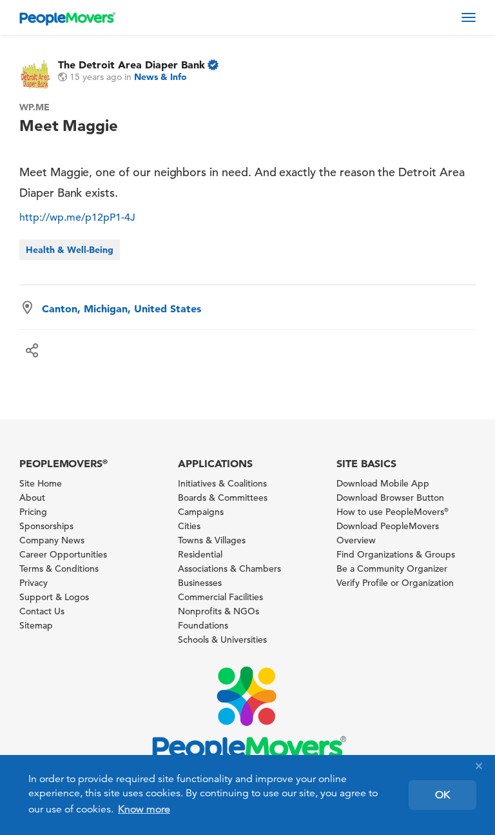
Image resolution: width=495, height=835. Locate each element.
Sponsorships (46, 526)
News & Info (160, 77)
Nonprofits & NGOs (218, 611)
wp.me (34, 107)
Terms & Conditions (59, 568)
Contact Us (41, 611)
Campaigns (201, 512)
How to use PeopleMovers (392, 512)
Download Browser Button (390, 497)
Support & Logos (54, 597)
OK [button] (442, 795)
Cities (189, 526)
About (32, 497)
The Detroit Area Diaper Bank (131, 64)
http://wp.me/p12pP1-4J (77, 217)
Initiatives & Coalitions (222, 483)
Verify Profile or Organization (395, 583)
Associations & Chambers (229, 568)
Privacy (33, 583)
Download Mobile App (382, 483)
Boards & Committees (222, 497)
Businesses (200, 583)
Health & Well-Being (69, 250)
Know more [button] (144, 809)
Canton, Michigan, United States (121, 308)
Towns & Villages (212, 540)
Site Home (40, 483)
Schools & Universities (222, 639)
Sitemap (36, 625)
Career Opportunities (63, 554)
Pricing (33, 512)
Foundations (203, 625)
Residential (200, 554)
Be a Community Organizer (391, 568)
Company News (51, 540)
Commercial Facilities (220, 597)
